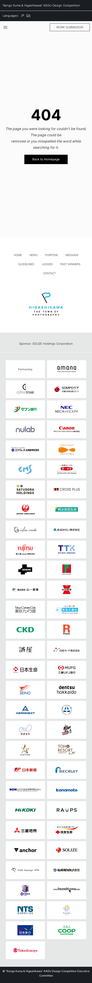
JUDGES (47, 264)
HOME (18, 255)
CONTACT (49, 273)
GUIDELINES (26, 264)
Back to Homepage (46, 159)
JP (22, 15)
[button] (70, 27)
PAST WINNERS (70, 264)
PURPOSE (51, 255)
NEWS (33, 255)
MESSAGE (71, 255)
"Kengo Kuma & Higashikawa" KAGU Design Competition (41, 5)
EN (28, 15)
